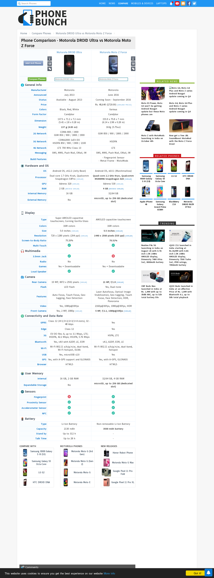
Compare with (27, 446)
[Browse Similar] (72, 189)
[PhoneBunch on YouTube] (177, 4)
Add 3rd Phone (33, 63)
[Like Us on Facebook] (188, 4)
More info (109, 573)
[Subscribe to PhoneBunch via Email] (183, 4)
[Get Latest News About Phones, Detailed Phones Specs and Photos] (26, 18)
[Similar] (79, 179)
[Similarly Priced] (124, 105)
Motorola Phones (71, 446)
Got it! (197, 573)
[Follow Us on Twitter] (194, 4)
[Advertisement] (140, 18)
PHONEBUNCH (51, 17)
